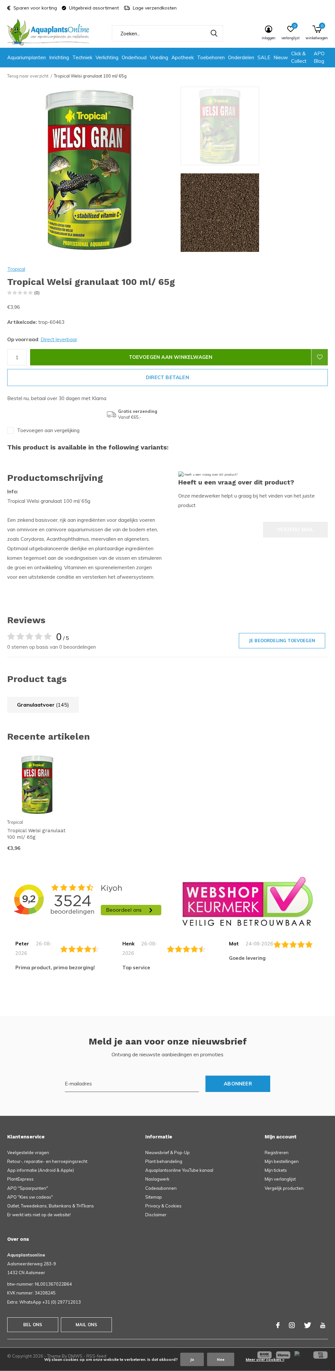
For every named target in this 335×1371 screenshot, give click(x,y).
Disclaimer (156, 1214)
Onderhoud (134, 57)
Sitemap (153, 1197)
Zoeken (214, 33)
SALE (263, 57)
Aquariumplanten (26, 57)
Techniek (82, 57)
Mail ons (86, 1324)
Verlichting (107, 57)
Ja (192, 1359)
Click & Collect (299, 57)
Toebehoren (211, 57)
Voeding (159, 57)
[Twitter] (307, 1325)
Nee (220, 1359)
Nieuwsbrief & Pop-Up (167, 1152)
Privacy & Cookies (163, 1205)
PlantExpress (20, 1179)
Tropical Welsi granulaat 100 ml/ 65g (36, 834)
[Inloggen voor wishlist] (319, 357)
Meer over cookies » (265, 1359)
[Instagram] (292, 1325)
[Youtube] (322, 1325)
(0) (37, 292)
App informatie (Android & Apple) (40, 1170)
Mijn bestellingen (282, 1161)
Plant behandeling (163, 1161)
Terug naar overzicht (27, 76)
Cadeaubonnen (161, 1188)
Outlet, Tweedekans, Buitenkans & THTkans (50, 1205)
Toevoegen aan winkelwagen (171, 357)
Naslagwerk (157, 1179)
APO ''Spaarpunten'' (27, 1188)
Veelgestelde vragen (28, 1152)
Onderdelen (241, 57)
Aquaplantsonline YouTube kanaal (179, 1170)
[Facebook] (278, 1325)
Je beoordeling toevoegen (282, 640)
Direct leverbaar (59, 339)
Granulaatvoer (43, 704)
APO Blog (319, 57)
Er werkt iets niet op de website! (39, 1214)
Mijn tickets (276, 1170)
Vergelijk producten (284, 1188)
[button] (227, 126)
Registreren (277, 1152)
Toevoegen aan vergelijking (48, 430)
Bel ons (32, 1324)
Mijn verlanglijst (280, 1179)
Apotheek (182, 57)
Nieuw (280, 57)
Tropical (16, 269)
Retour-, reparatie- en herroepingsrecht (47, 1161)
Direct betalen (167, 377)
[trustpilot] (247, 901)
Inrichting (59, 57)
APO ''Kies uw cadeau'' (30, 1197)
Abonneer (238, 1084)
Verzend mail (295, 529)
